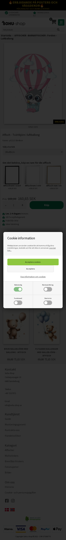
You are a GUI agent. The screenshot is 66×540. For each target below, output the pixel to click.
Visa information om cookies (32, 276)
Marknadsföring (47, 285)
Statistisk (47, 298)
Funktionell (18, 298)
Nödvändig (18, 285)
